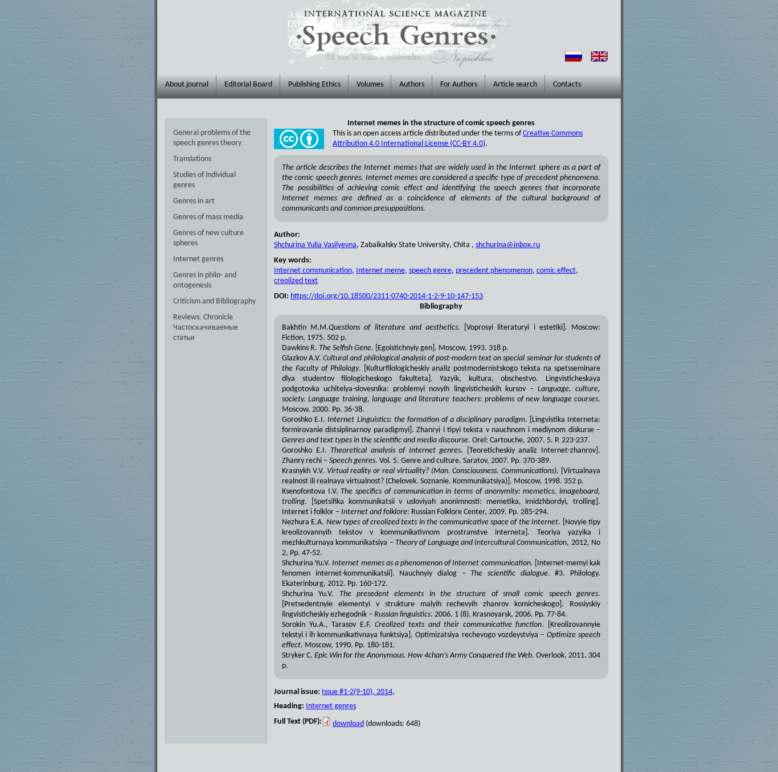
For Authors (458, 84)
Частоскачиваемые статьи (205, 332)
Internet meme (380, 270)
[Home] (395, 34)
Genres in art (194, 201)
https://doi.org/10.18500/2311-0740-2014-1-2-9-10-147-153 (386, 296)
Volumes (370, 84)
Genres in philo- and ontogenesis (204, 280)
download (348, 724)
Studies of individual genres (204, 180)
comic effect (556, 270)
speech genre (430, 270)
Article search (515, 84)
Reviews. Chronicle (203, 317)
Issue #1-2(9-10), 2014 (357, 692)
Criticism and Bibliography (214, 301)
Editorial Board (248, 84)
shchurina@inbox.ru (508, 245)
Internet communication (313, 270)
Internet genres (198, 259)
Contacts (567, 84)
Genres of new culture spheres (208, 238)
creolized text (296, 281)
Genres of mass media (208, 217)
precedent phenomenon (494, 270)
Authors (411, 84)
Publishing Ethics (314, 84)
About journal (186, 84)
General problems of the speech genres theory (212, 138)
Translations (192, 159)
